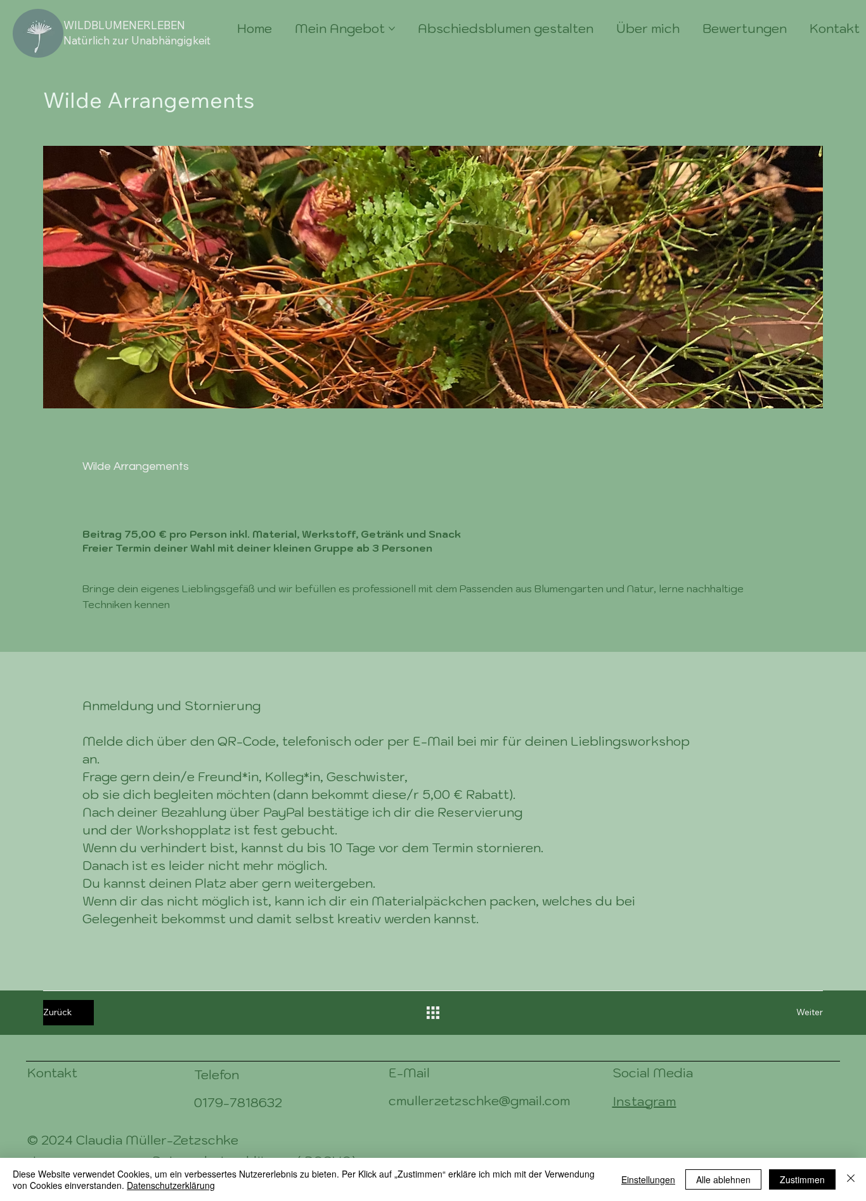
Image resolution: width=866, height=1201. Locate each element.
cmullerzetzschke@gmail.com (479, 1101)
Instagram (644, 1101)
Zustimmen (802, 1179)
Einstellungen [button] (648, 1179)
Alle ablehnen (723, 1179)
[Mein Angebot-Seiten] (392, 28)
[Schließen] (850, 1179)
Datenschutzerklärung (171, 1185)
